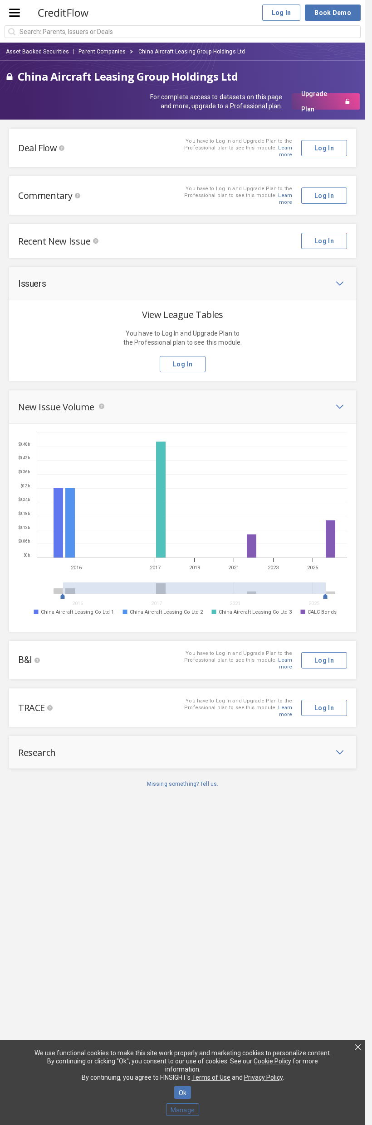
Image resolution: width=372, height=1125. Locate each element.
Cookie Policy (272, 1061)
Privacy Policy (263, 1077)
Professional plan (255, 106)
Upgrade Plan (314, 101)
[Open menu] (14, 12)
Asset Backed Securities (37, 51)
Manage (183, 1110)
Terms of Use (211, 1077)
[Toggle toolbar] (340, 283)
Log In (281, 12)
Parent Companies (102, 51)
